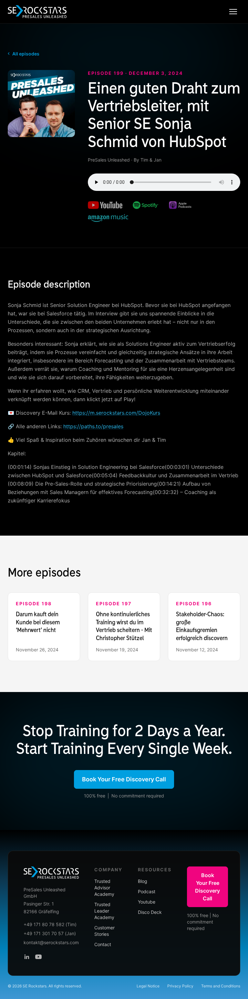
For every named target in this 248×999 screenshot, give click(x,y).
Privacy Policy (180, 986)
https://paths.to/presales (93, 426)
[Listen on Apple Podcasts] (180, 205)
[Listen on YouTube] (105, 205)
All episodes (23, 53)
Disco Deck (150, 912)
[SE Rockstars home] (37, 11)
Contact (102, 944)
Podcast (146, 891)
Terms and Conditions (220, 986)
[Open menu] (233, 12)
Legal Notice (148, 986)
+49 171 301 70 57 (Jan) (50, 933)
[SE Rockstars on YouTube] (38, 957)
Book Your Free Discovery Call (124, 779)
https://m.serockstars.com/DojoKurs (116, 413)
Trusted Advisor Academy (104, 887)
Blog (142, 881)
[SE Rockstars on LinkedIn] (27, 957)
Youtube (146, 902)
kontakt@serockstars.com (51, 942)
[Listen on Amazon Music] (108, 218)
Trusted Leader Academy (104, 911)
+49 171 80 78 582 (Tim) (50, 924)
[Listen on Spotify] (146, 205)
